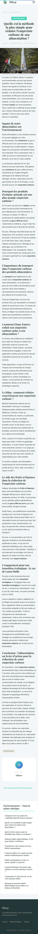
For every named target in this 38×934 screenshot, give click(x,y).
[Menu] (34, 2)
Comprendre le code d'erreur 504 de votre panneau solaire (18, 877)
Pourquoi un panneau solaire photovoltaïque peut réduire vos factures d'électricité (16, 885)
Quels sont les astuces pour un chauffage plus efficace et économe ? (18, 833)
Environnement (14, 12)
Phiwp (12, 2)
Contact (26, 922)
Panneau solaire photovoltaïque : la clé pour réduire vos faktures (19, 840)
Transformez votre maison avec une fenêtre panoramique (18, 847)
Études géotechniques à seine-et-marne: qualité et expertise (17, 861)
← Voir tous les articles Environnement (17, 788)
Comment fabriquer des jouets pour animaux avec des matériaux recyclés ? (18, 869)
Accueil (5, 12)
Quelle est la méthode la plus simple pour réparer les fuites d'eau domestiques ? (18, 825)
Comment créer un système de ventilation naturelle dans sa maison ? (19, 817)
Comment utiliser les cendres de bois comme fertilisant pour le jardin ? (18, 854)
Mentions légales (15, 922)
